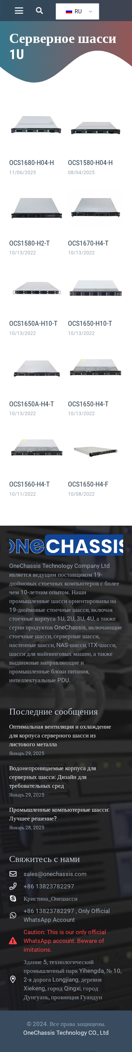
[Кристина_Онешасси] (16, 898)
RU (77, 11)
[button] (19, 10)
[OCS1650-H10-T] (95, 298)
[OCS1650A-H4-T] (36, 379)
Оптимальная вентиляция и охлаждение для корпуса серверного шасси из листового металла (60, 735)
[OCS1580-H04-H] (95, 138)
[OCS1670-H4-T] (95, 218)
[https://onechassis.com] (66, 545)
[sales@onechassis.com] (16, 873)
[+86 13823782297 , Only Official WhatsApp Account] (16, 915)
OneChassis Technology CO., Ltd (66, 1032)
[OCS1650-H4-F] (95, 459)
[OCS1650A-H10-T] (36, 298)
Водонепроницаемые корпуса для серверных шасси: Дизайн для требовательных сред (52, 777)
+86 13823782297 (49, 886)
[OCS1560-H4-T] (36, 459)
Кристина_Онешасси (50, 898)
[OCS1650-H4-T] (95, 379)
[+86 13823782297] (16, 886)
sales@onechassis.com (55, 873)
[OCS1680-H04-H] (36, 138)
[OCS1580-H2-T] (36, 218)
